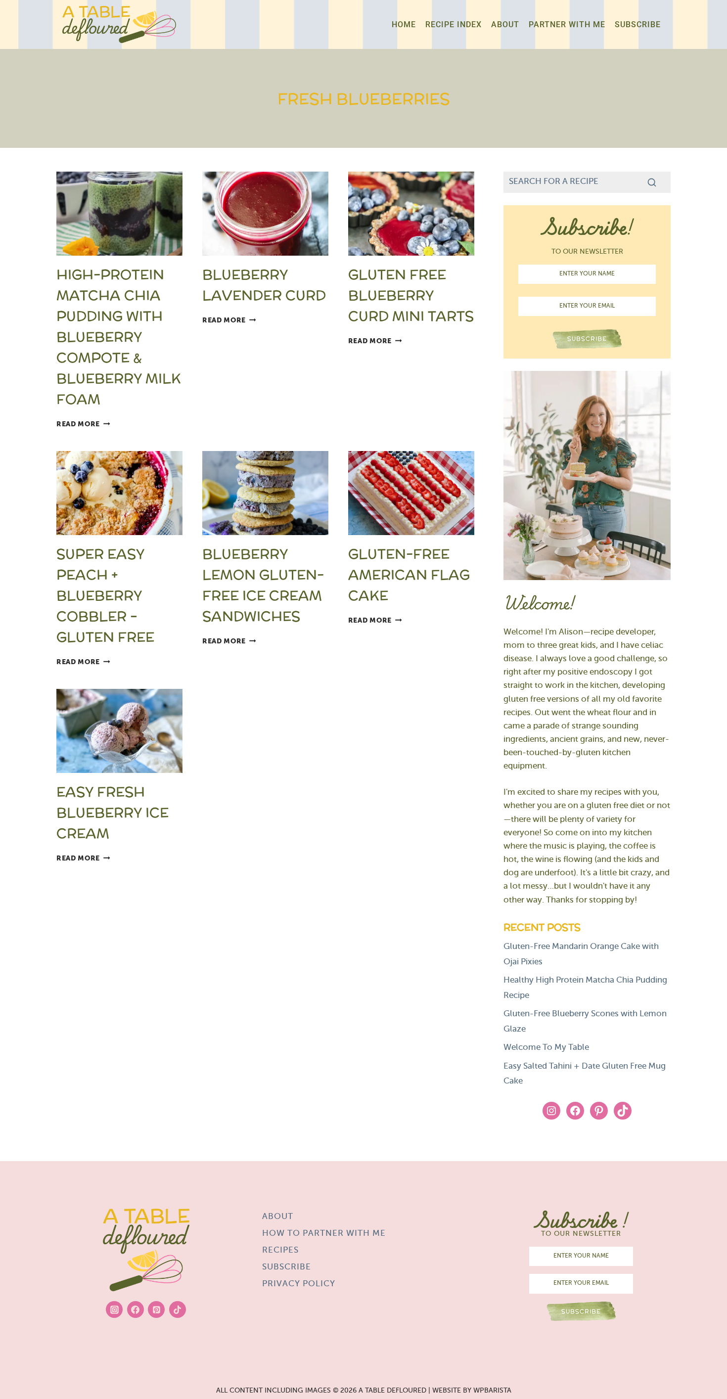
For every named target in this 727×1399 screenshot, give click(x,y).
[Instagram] (114, 1309)
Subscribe (638, 24)
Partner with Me (567, 24)
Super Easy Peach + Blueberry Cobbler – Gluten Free (105, 595)
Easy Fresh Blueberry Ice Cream (112, 812)
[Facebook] (135, 1309)
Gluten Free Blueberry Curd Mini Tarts (411, 295)
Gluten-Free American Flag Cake (409, 574)
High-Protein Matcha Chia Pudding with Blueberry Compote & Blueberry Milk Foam (118, 337)
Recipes (280, 1250)
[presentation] (119, 214)
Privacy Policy (298, 1284)
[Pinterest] (156, 1309)
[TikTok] (177, 1309)
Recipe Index (453, 24)
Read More (83, 424)
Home (404, 24)
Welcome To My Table (546, 1047)
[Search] (652, 182)
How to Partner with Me (324, 1233)
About (505, 24)
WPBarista (492, 1391)
